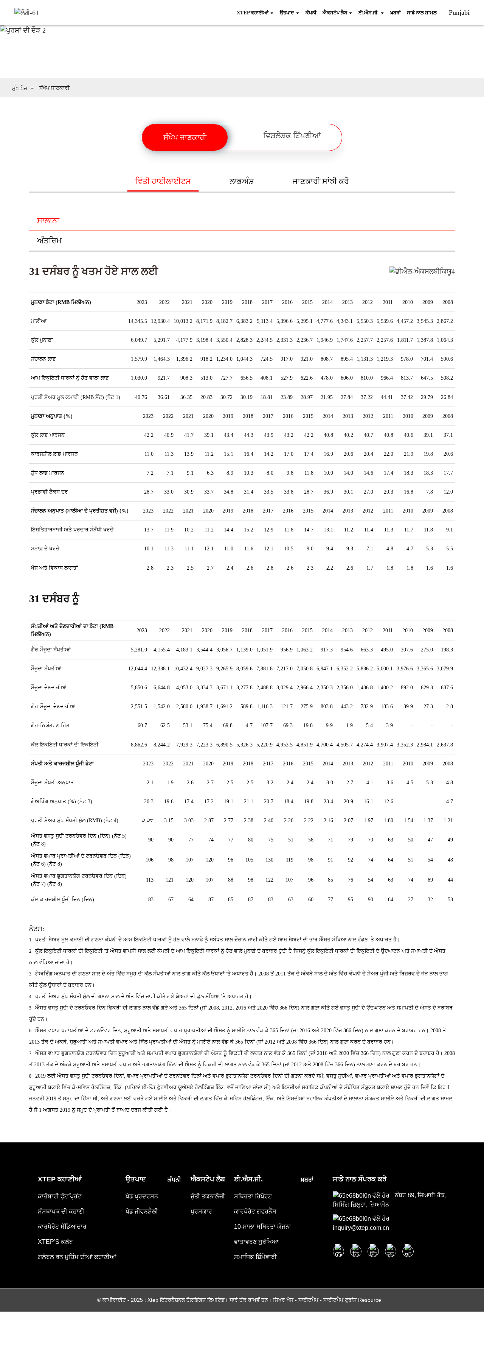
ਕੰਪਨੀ (174, 1179)
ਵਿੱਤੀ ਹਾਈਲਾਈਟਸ (163, 181)
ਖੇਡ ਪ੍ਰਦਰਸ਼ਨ (142, 1196)
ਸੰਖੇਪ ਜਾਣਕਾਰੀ (54, 88)
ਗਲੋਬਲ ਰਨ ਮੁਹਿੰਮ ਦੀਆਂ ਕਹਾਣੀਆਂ (77, 1257)
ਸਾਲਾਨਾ (48, 220)
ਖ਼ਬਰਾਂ (307, 1179)
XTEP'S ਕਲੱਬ (55, 1242)
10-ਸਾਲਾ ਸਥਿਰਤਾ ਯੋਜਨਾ (262, 1226)
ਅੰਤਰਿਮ (49, 240)
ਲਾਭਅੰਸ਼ (242, 181)
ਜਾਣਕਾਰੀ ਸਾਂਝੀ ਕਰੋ (321, 181)
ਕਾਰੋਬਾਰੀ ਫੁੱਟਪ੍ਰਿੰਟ (59, 1196)
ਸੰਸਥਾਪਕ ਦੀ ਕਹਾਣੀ (61, 1211)
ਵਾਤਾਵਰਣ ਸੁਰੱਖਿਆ (256, 1242)
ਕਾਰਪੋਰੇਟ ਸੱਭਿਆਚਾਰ (62, 1226)
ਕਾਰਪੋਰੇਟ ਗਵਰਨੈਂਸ (255, 1211)
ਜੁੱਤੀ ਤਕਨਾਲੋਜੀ (208, 1196)
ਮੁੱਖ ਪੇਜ (19, 88)
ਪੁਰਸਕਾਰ (201, 1211)
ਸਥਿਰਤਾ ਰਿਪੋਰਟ (253, 1196)
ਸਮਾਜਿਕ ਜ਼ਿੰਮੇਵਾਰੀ (255, 1257)
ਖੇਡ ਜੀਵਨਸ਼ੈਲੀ (142, 1211)
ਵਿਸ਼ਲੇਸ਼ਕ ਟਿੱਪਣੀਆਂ (292, 135)
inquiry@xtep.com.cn (361, 1228)
